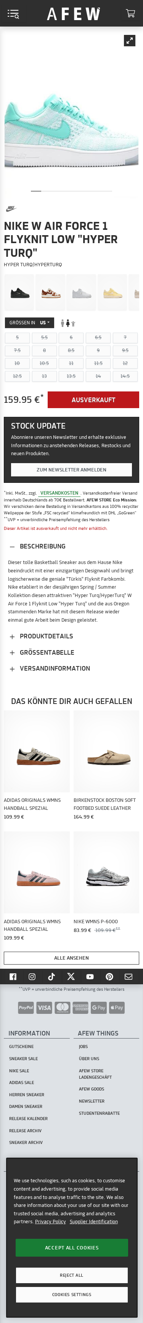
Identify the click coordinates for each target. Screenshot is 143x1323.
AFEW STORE (73, 13)
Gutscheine (21, 1046)
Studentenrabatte (99, 1113)
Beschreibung (42, 546)
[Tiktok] (52, 976)
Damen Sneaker (25, 1106)
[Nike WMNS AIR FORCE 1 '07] (19, 292)
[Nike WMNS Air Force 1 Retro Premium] (112, 292)
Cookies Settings (71, 1294)
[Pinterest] (110, 976)
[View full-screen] (129, 40)
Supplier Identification (94, 1221)
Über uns (89, 1058)
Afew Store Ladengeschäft (95, 1074)
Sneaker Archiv (26, 1142)
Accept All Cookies (72, 1247)
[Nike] (11, 209)
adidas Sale (21, 1082)
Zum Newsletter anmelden (71, 470)
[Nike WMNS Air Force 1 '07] (81, 292)
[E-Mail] (129, 976)
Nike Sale (19, 1070)
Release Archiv (25, 1130)
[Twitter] (72, 976)
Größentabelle (46, 652)
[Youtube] (91, 976)
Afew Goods (91, 1089)
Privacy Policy (50, 1221)
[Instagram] (33, 976)
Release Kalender (28, 1118)
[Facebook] (14, 976)
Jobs (83, 1046)
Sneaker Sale (23, 1058)
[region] (72, 1237)
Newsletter (91, 1101)
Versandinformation (54, 668)
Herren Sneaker (26, 1094)
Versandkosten (59, 493)
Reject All (72, 1275)
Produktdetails (45, 636)
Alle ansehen (71, 958)
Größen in (28, 322)
